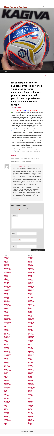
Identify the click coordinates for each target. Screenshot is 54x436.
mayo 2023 (6, 311)
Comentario (14, 215)
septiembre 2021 (7, 339)
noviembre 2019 (7, 368)
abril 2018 (6, 394)
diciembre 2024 (7, 285)
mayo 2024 (6, 294)
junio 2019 (6, 375)
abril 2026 (6, 262)
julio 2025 (6, 275)
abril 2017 (6, 411)
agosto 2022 (6, 323)
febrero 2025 (6, 282)
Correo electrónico (16, 240)
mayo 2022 (6, 327)
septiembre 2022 (7, 322)
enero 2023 (6, 316)
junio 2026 (6, 260)
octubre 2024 (6, 287)
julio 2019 (6, 373)
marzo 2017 (6, 412)
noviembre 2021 (7, 336)
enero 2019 (6, 381)
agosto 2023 (6, 307)
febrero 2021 (6, 348)
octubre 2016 (6, 419)
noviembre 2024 (7, 286)
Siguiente (47, 75)
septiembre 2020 (7, 354)
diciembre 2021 (7, 334)
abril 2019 (6, 377)
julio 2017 (6, 406)
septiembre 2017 (7, 404)
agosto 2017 (6, 405)
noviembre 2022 (7, 319)
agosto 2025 (6, 273)
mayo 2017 (6, 409)
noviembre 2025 (7, 269)
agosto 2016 (6, 422)
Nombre (14, 233)
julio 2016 (6, 423)
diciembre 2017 (7, 399)
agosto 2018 (6, 388)
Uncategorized (25, 154)
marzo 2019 (6, 379)
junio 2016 (6, 424)
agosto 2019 (6, 372)
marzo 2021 (6, 347)
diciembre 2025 (7, 268)
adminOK (31, 154)
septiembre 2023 (7, 305)
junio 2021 (6, 343)
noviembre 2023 (7, 303)
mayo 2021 (6, 344)
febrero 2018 (6, 397)
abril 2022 (6, 329)
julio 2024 (6, 292)
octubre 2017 (6, 402)
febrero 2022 (6, 332)
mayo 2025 (6, 278)
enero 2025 (6, 283)
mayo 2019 (6, 376)
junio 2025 (6, 276)
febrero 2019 (6, 380)
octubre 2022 (6, 321)
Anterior (6, 75)
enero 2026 (6, 267)
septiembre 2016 (7, 420)
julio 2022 (6, 325)
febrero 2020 (6, 363)
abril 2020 (6, 361)
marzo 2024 (6, 297)
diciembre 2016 (7, 416)
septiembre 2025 (7, 272)
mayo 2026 (6, 261)
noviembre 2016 (7, 417)
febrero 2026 (6, 265)
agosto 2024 (6, 290)
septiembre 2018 (7, 387)
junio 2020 (6, 358)
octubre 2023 (6, 304)
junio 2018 (6, 391)
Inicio (5, 71)
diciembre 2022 (7, 318)
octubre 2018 (6, 386)
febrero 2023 (6, 315)
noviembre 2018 (7, 384)
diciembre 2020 (7, 351)
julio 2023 (6, 308)
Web (13, 246)
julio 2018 (6, 390)
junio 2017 (6, 408)
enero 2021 (6, 350)
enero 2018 (6, 398)
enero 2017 (6, 415)
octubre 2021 (6, 337)
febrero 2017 (6, 413)
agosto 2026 (6, 257)
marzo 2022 (6, 330)
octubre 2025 (6, 271)
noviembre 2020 (7, 352)
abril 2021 (6, 345)
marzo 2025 (6, 280)
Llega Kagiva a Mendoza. (15, 6)
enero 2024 (6, 300)
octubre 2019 (6, 369)
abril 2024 (6, 296)
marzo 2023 (6, 314)
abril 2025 (6, 279)
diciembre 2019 (7, 366)
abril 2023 (6, 312)
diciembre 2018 (7, 383)
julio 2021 (6, 341)
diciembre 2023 (7, 301)
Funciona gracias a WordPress (27, 431)
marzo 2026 (6, 264)
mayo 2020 (6, 359)
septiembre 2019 (7, 370)
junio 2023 (6, 309)
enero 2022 (6, 333)
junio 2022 (6, 326)
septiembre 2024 (7, 289)
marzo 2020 (6, 362)
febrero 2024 (6, 298)
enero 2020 (6, 365)
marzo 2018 (6, 395)
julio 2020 (6, 357)
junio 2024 (6, 293)
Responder (15, 198)
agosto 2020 (6, 355)
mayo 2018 (6, 393)
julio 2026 (6, 258)
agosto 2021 (6, 340)
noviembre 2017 (7, 401)
